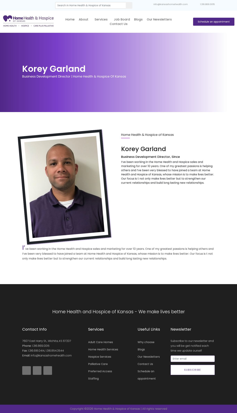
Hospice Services (99, 357)
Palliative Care (98, 364)
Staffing (93, 379)
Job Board (122, 19)
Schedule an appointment (214, 21)
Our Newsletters (159, 19)
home (70, 19)
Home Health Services (103, 349)
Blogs (138, 19)
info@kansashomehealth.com (171, 4)
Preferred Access (100, 371)
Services (101, 19)
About (84, 19)
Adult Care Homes (100, 342)
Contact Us (119, 24)
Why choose (146, 342)
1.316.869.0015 (207, 4)
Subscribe (192, 370)
